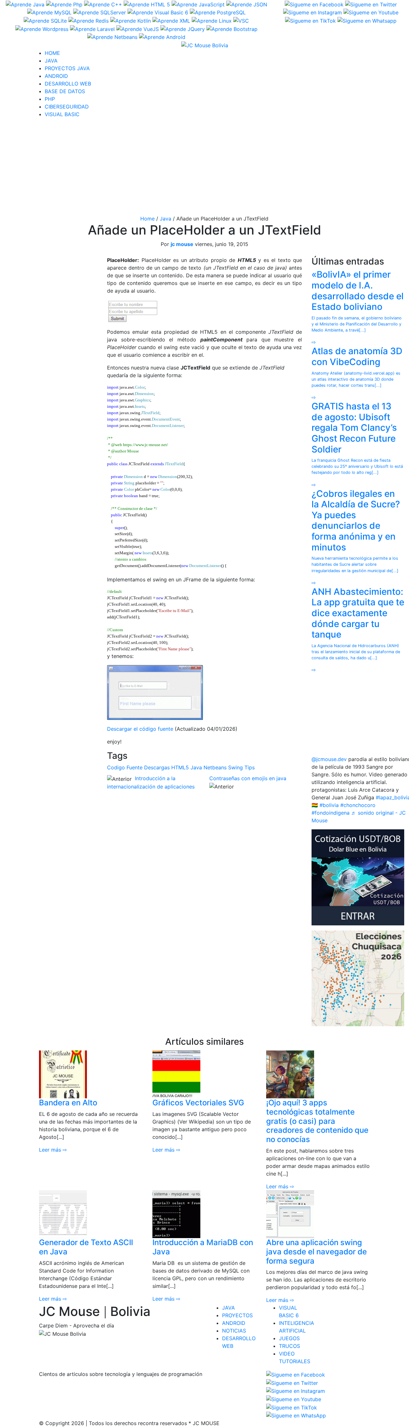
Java (165, 218)
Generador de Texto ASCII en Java (86, 1247)
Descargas (157, 767)
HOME (52, 53)
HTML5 (180, 767)
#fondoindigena (331, 813)
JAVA (51, 60)
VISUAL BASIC (62, 114)
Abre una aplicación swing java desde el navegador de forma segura (316, 1252)
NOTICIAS (234, 1330)
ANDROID (56, 76)
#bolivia (329, 805)
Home (147, 218)
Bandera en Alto (68, 1102)
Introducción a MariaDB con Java (202, 1247)
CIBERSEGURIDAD (67, 106)
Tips (249, 767)
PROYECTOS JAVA (67, 68)
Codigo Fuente (125, 767)
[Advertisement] (204, 168)
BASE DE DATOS (65, 91)
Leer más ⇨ (53, 1150)
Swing (235, 767)
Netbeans (215, 767)
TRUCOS (289, 1346)
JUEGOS (289, 1338)
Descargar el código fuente (140, 729)
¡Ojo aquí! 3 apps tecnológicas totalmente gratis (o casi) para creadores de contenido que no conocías (317, 1121)
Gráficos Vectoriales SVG (198, 1102)
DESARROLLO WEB (68, 83)
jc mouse (182, 244)
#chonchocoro (357, 805)
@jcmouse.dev (329, 759)
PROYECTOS (237, 1315)
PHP (50, 99)
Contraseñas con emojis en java (247, 778)
